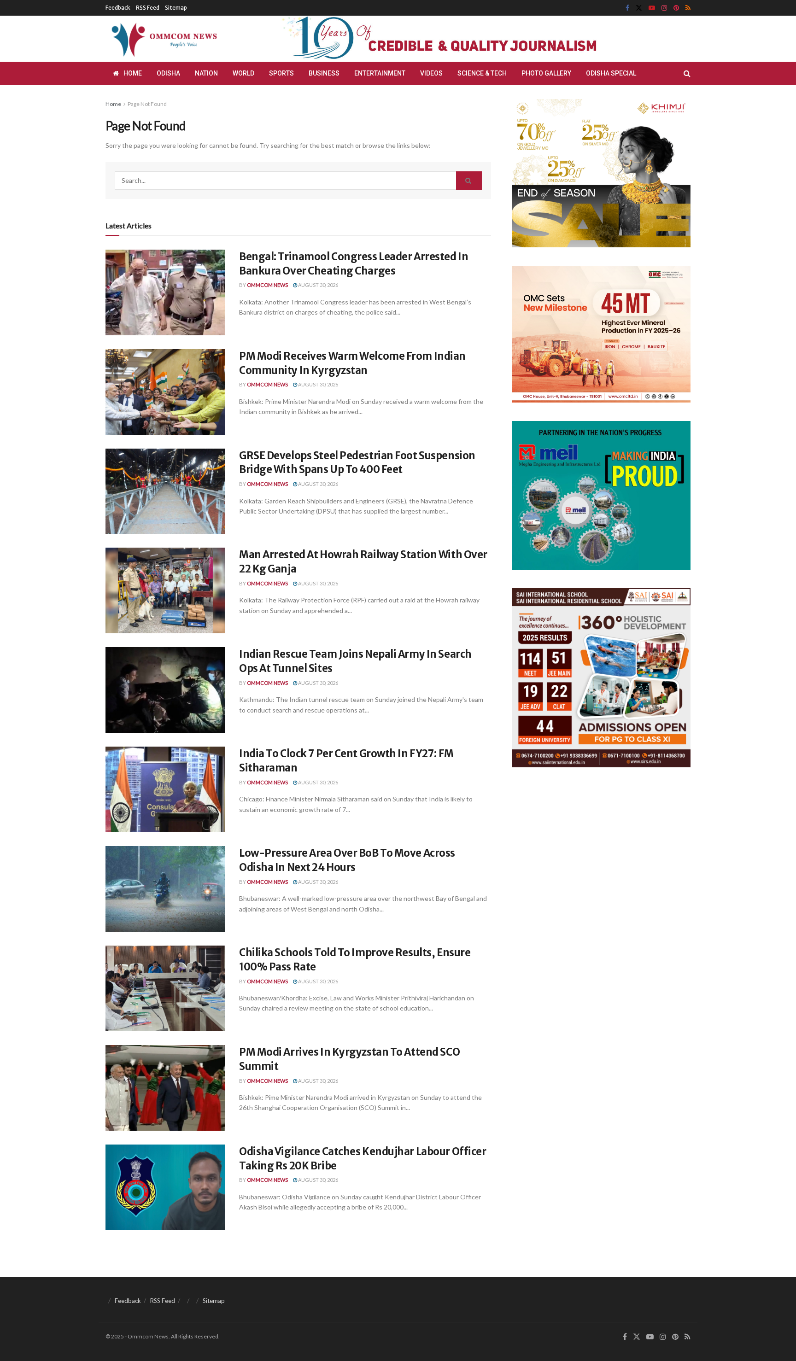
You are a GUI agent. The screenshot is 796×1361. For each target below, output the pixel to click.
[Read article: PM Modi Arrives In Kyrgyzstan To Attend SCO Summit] (165, 1088)
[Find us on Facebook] (627, 8)
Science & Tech (482, 73)
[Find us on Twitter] (639, 8)
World (243, 73)
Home (132, 73)
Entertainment (379, 73)
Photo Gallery (546, 73)
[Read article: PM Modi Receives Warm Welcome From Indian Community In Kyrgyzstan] (165, 392)
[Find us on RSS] (688, 8)
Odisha (168, 73)
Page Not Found (147, 103)
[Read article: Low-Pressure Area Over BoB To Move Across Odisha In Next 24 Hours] (165, 889)
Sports (281, 73)
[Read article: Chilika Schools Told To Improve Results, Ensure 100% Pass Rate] (165, 988)
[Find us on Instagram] (664, 8)
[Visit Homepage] (162, 39)
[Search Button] (687, 73)
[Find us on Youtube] (652, 8)
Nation (206, 73)
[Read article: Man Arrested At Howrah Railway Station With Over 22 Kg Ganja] (165, 590)
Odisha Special (611, 73)
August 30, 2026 (317, 285)
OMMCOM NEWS (267, 285)
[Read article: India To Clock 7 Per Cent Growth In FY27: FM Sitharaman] (165, 789)
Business (324, 73)
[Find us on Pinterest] (676, 8)
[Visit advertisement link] (462, 39)
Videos (431, 73)
